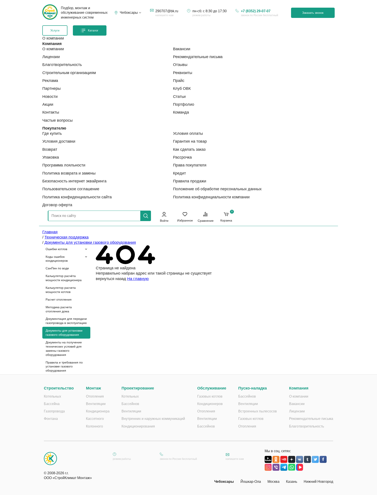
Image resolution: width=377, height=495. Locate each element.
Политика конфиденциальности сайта (77, 197)
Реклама (50, 80)
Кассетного (95, 419)
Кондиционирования (138, 426)
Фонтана (51, 419)
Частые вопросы (57, 120)
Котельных (52, 396)
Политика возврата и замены (69, 173)
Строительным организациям (69, 73)
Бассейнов (130, 404)
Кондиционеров (210, 404)
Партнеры (51, 88)
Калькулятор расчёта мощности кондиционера (64, 278)
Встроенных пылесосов (257, 411)
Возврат (49, 149)
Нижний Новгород (318, 481)
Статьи (179, 96)
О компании (53, 49)
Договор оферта (57, 205)
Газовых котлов (210, 396)
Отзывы (180, 64)
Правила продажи (189, 181)
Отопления (95, 396)
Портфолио (183, 104)
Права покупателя (189, 165)
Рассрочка (182, 157)
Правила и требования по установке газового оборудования (64, 366)
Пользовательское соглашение (70, 189)
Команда (181, 112)
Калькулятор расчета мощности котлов (61, 290)
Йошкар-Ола (250, 481)
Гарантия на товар (190, 141)
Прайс (178, 80)
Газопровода (54, 411)
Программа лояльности (63, 165)
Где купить (52, 133)
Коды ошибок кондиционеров (57, 259)
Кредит (179, 173)
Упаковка (50, 157)
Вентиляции (96, 404)
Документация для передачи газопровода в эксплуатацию (66, 321)
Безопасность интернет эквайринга (74, 181)
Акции (47, 104)
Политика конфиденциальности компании (211, 197)
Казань (291, 481)
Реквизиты (182, 73)
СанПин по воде (57, 268)
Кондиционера (98, 411)
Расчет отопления (59, 299)
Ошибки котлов (56, 249)
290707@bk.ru (166, 11)
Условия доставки (58, 141)
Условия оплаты (188, 133)
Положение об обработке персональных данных (217, 189)
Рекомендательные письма (198, 57)
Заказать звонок (313, 12)
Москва (273, 481)
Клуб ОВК (182, 88)
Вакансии (181, 49)
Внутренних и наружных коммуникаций (153, 419)
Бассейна (52, 404)
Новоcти (50, 96)
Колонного (94, 426)
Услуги (54, 30)
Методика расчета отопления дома (59, 309)
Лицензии (51, 57)
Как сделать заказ (189, 149)
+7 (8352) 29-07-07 (256, 11)
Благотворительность (62, 64)
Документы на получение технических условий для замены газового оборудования (64, 349)
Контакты (50, 112)
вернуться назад (111, 279)
